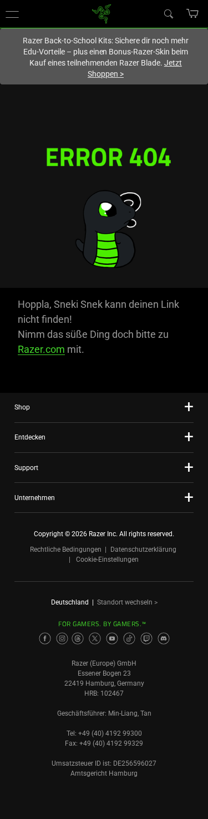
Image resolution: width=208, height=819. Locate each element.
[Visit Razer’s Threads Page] (77, 638)
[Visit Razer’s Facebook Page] (45, 638)
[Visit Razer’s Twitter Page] (95, 638)
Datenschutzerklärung (143, 549)
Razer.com (41, 349)
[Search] (168, 13)
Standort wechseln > (127, 602)
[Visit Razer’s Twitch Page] (146, 638)
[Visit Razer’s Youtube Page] (112, 638)
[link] (101, 13)
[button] (12, 14)
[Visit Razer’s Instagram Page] (62, 638)
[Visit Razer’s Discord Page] (163, 638)
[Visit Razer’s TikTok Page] (129, 638)
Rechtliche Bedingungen (66, 549)
